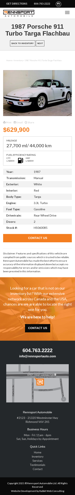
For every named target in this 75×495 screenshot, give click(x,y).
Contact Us (37, 238)
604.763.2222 (37, 350)
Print (8, 122)
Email (19, 122)
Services (37, 460)
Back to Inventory (22, 43)
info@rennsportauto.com (37, 356)
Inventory (18, 60)
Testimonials (37, 465)
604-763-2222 (42, 3)
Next (40, 43)
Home (9, 60)
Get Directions (16, 3)
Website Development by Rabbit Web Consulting (37, 491)
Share (30, 122)
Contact (37, 469)
